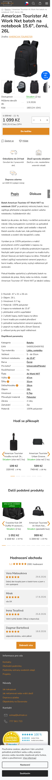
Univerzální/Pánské (36, 366)
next (48, 454)
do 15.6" (31, 358)
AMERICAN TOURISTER (21, 36)
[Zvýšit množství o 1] (47, 120)
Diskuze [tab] (35, 194)
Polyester (31, 397)
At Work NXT (33, 373)
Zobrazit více (26, 645)
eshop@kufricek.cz (18, 715)
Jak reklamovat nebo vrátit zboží (18, 693)
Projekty (7, 674)
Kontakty (7, 662)
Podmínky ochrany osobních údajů (19, 670)
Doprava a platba (11, 697)
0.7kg (29, 393)
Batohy (30, 342)
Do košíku (26, 131)
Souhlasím (25, 773)
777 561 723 (15, 721)
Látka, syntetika (34, 350)
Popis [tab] (15, 194)
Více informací (29, 758)
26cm (29, 385)
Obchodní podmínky (12, 666)
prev (3, 454)
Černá (29, 362)
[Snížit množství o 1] (34, 120)
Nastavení (25, 764)
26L (29, 389)
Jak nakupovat (9, 689)
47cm (29, 377)
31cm (29, 381)
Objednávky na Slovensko (15, 701)
